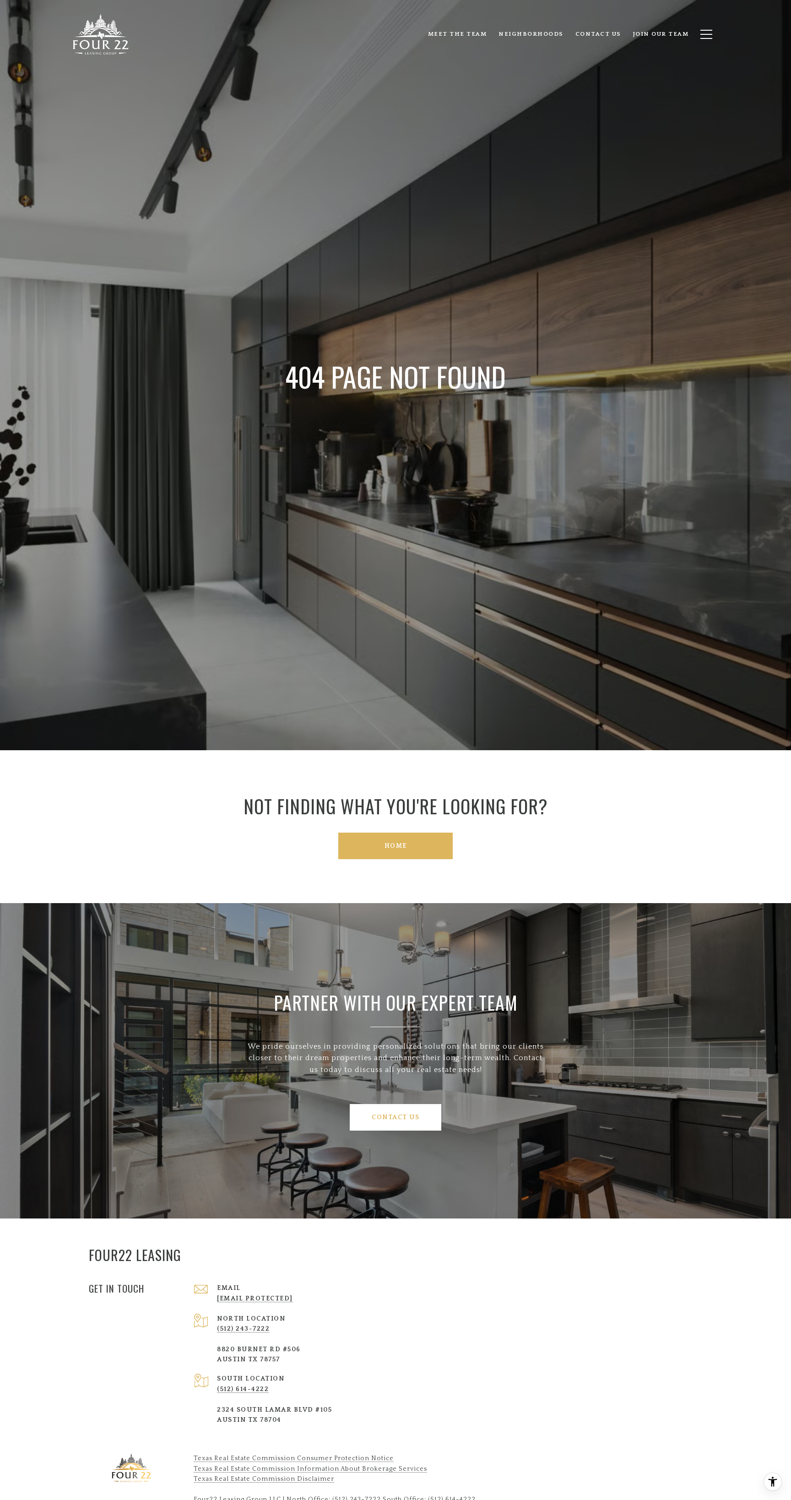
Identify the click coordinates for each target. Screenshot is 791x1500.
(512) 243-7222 (243, 1328)
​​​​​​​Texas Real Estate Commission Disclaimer (264, 1479)
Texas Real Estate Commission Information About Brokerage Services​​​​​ (310, 1469)
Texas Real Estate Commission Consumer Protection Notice (294, 1458)
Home (396, 846)
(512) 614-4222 (243, 1389)
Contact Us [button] (395, 1117)
